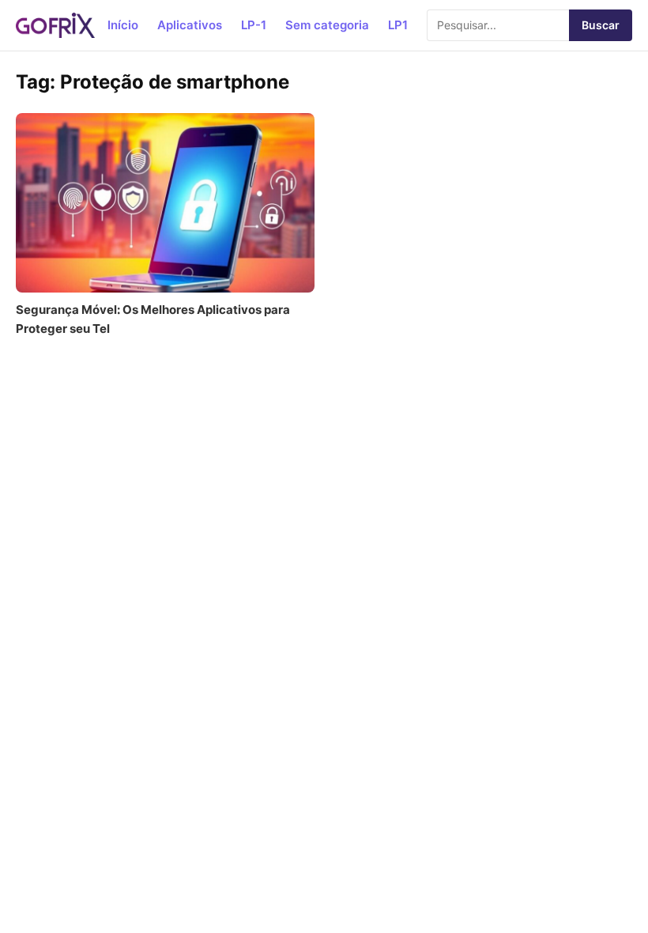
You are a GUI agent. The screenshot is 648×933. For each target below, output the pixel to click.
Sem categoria (327, 24)
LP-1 (253, 24)
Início (122, 24)
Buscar (601, 25)
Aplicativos (189, 24)
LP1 (398, 24)
